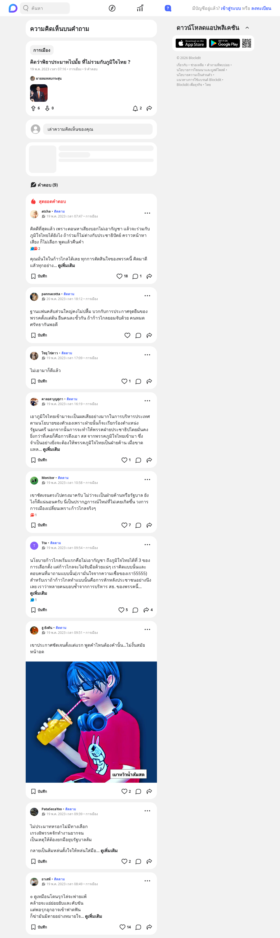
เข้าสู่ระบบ (231, 8)
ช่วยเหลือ (197, 65)
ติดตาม (59, 211)
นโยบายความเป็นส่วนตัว (194, 74)
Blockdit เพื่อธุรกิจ (189, 84)
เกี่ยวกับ (182, 65)
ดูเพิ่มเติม (66, 265)
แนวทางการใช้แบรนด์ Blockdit (199, 79)
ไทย (208, 84)
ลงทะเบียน (261, 8)
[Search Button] (26, 8)
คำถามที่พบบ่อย (218, 65)
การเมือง (41, 50)
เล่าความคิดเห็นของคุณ (70, 129)
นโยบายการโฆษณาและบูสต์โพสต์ (201, 70)
